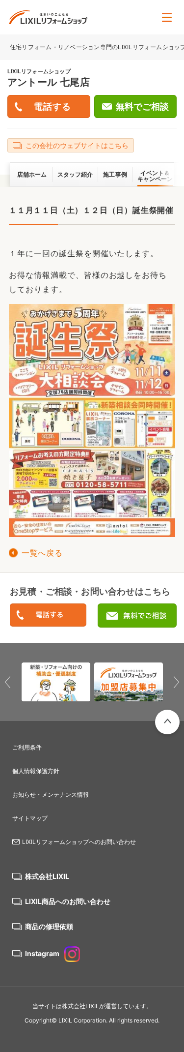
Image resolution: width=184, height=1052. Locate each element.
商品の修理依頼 (49, 926)
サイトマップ (30, 818)
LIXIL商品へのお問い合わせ (67, 901)
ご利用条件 (27, 747)
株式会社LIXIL (47, 876)
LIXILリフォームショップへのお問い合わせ (79, 841)
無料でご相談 (142, 107)
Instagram (42, 953)
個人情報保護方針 (35, 771)
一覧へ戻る (42, 553)
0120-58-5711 (48, 615)
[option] (56, 682)
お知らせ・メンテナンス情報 (50, 794)
